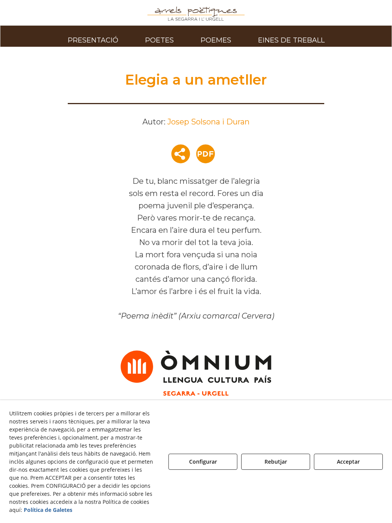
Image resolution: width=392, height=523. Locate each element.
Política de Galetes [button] (48, 509)
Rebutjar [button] (276, 461)
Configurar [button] (203, 461)
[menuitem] (93, 36)
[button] (196, 13)
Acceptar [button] (348, 461)
